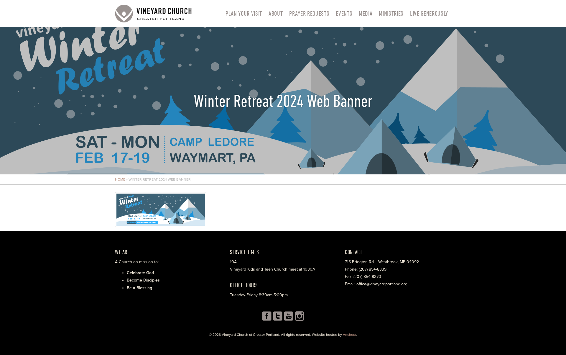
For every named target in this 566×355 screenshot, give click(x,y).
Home (120, 179)
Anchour (349, 335)
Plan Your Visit (244, 13)
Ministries (391, 13)
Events (344, 13)
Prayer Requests (309, 13)
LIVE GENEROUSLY (429, 13)
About (276, 13)
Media (365, 13)
